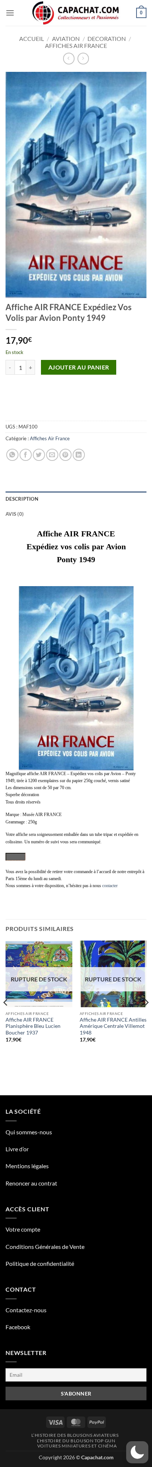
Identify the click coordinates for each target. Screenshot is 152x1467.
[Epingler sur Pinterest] (65, 455)
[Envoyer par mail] (52, 455)
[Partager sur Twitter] (39, 455)
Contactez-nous (26, 1309)
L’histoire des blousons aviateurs (74, 1435)
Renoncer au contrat (31, 1183)
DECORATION (106, 38)
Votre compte (23, 1229)
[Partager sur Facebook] (26, 455)
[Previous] (5, 1017)
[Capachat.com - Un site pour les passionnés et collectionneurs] (76, 13)
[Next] (146, 1017)
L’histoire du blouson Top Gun (76, 1440)
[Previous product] (83, 58)
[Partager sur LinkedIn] (79, 455)
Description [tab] (22, 499)
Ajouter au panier (78, 367)
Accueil (31, 38)
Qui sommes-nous (29, 1131)
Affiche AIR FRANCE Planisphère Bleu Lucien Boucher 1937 (33, 1026)
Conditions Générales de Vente (45, 1246)
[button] (10, 13)
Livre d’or (17, 1148)
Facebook (18, 1326)
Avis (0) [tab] (15, 514)
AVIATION (66, 38)
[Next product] (69, 58)
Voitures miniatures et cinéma (77, 1446)
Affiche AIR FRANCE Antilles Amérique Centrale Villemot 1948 (113, 1026)
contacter (110, 885)
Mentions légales (27, 1165)
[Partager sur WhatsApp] (12, 455)
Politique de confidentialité (40, 1263)
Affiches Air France (76, 45)
